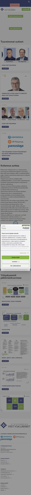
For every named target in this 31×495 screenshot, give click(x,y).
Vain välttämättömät (15, 265)
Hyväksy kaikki (15, 257)
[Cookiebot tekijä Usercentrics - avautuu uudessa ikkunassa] (22, 228)
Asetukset (14, 261)
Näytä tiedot (23, 253)
